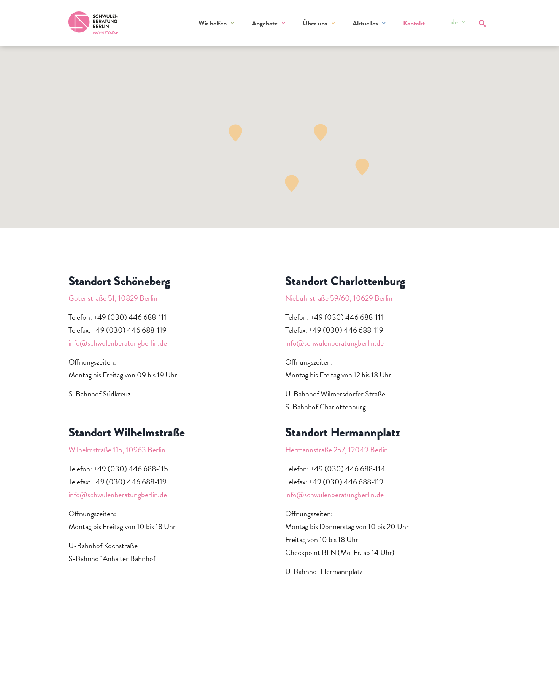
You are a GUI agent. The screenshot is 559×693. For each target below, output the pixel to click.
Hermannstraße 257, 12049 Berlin (336, 449)
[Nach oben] (538, 677)
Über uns (315, 23)
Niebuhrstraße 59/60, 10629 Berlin (338, 298)
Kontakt (414, 23)
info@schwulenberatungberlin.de (117, 343)
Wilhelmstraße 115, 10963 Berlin (116, 449)
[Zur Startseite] (93, 22)
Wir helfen (213, 23)
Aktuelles (365, 23)
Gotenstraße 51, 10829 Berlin (112, 298)
